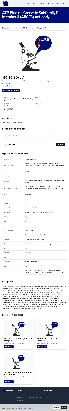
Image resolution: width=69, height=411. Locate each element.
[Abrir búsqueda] (28, 3)
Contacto (41, 3)
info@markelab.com (10, 86)
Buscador (19, 394)
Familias (31, 394)
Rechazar (56, 407)
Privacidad (46, 397)
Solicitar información (12, 90)
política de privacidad (27, 408)
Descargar (60, 144)
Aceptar (64, 407)
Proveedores (61, 3)
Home (34, 3)
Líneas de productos (35, 397)
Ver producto (8, 346)
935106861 (8, 83)
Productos (49, 3)
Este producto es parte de (24, 28)
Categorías (19, 401)
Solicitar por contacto (58, 136)
